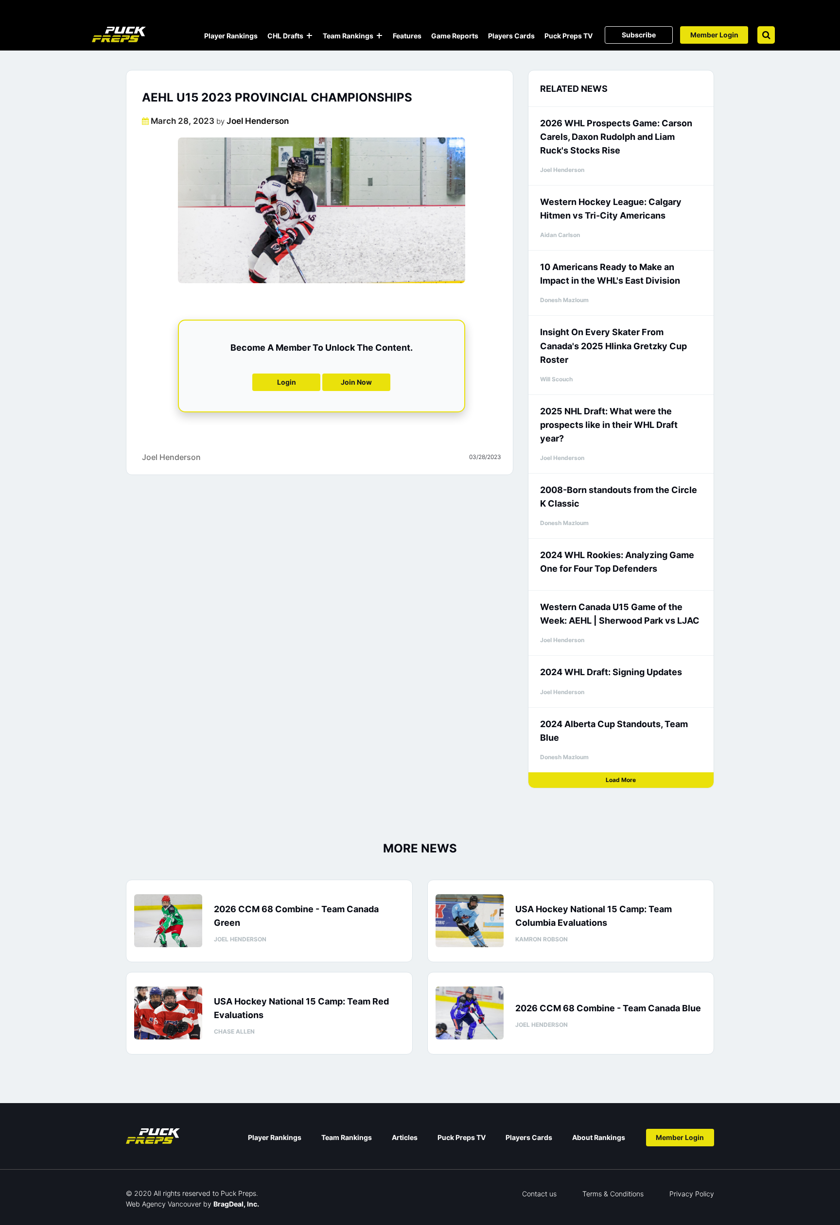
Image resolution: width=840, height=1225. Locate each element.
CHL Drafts (285, 36)
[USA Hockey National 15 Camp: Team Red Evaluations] (168, 1013)
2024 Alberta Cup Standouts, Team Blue (614, 731)
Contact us (539, 1194)
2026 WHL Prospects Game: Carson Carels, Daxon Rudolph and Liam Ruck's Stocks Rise (616, 136)
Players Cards (511, 36)
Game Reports (454, 36)
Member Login (714, 35)
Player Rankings (231, 36)
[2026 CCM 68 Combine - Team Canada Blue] (470, 1013)
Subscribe (639, 35)
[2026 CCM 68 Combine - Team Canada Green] (168, 920)
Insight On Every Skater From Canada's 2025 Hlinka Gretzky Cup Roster (613, 345)
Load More (621, 779)
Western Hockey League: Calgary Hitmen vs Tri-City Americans (611, 209)
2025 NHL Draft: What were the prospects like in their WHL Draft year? (609, 424)
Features (407, 36)
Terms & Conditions (613, 1194)
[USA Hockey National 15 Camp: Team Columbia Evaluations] (470, 920)
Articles (405, 1137)
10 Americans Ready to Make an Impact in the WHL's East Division (610, 274)
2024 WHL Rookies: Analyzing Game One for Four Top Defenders (617, 562)
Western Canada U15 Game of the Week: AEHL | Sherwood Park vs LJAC (620, 614)
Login (286, 382)
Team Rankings (348, 36)
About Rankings (598, 1137)
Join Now (356, 382)
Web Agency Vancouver (163, 1204)
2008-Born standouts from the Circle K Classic (618, 497)
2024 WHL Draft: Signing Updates (611, 672)
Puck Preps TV (568, 36)
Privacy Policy (691, 1194)
